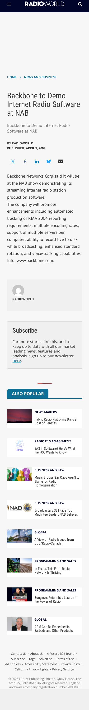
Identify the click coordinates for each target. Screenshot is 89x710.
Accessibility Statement (40, 664)
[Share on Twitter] (13, 161)
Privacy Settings (63, 669)
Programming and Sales (55, 561)
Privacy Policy (70, 664)
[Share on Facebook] (25, 161)
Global (40, 532)
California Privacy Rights (31, 669)
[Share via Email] (60, 161)
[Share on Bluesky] (49, 161)
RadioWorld (22, 143)
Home (11, 77)
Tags (32, 659)
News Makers (45, 412)
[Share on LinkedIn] (37, 161)
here (17, 360)
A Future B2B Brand (61, 653)
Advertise (45, 659)
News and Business (40, 77)
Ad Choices (13, 664)
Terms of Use (65, 659)
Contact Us (18, 653)
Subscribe (18, 659)
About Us (36, 653)
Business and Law (49, 470)
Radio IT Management (52, 441)
